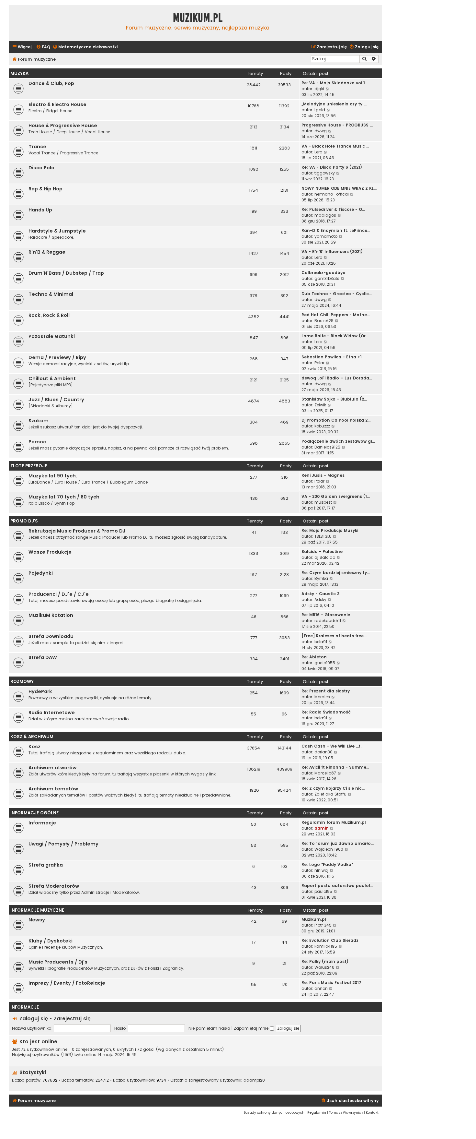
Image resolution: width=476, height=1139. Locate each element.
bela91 (320, 641)
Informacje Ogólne (34, 813)
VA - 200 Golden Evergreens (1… (335, 496)
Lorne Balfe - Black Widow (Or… (334, 336)
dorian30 (323, 752)
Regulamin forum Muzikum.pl (333, 822)
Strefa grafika (45, 865)
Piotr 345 (323, 925)
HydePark (40, 691)
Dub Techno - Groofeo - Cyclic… (336, 293)
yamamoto (325, 236)
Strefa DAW (42, 657)
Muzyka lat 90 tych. (52, 476)
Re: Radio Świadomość (326, 712)
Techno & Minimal (50, 294)
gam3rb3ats (326, 278)
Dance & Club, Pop (51, 83)
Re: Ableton (314, 657)
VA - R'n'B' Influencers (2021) (332, 251)
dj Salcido (324, 557)
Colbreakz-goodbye (323, 272)
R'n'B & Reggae (46, 252)
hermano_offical (331, 194)
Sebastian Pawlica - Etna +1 (331, 357)
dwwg (320, 131)
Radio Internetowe (51, 712)
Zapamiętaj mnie (252, 1028)
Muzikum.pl (198, 17)
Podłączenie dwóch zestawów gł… (338, 441)
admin (321, 828)
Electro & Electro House (57, 104)
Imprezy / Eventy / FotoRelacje (66, 983)
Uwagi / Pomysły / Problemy (63, 844)
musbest (323, 502)
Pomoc (37, 441)
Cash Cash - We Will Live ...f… (332, 746)
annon (321, 988)
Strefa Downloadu (51, 636)
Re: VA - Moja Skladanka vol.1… (334, 83)
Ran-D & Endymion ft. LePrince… (335, 230)
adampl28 (254, 1080)
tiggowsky (324, 173)
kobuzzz (322, 426)
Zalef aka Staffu (330, 794)
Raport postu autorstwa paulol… (337, 885)
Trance (37, 146)
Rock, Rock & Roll (49, 315)
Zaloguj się (33, 1018)
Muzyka (19, 73)
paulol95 (323, 891)
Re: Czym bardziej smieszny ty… (335, 572)
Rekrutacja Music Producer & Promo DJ (77, 531)
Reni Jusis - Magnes (323, 475)
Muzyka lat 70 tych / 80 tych (63, 497)
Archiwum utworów (52, 767)
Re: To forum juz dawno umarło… (337, 843)
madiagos (325, 215)
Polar (319, 363)
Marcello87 (325, 773)
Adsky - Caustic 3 (320, 593)
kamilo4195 (325, 946)
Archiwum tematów (53, 788)
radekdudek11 (327, 620)
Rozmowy (22, 681)
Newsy (36, 920)
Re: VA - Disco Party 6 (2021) (331, 167)
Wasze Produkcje (50, 552)
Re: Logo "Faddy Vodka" (327, 864)
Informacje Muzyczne (37, 910)
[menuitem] (43, 47)
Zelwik (320, 405)
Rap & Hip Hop (45, 189)
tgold (319, 110)
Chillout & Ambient (52, 378)
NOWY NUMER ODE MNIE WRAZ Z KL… (339, 188)
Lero (318, 152)
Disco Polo (41, 167)
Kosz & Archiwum (31, 737)
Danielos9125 (327, 447)
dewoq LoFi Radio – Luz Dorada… (336, 378)
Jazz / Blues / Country (56, 399)
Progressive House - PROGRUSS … (337, 125)
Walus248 (324, 967)
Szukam (38, 420)
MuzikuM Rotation (50, 615)
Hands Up (40, 210)
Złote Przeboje (28, 466)
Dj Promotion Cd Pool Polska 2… (335, 420)
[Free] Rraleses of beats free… (334, 636)
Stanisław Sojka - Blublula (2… (334, 399)
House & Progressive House (62, 125)
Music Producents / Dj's (57, 962)
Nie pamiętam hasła (209, 1028)
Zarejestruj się (72, 1018)
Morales (322, 697)
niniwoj (321, 870)
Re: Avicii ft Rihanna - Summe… (335, 767)
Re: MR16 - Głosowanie (325, 614)
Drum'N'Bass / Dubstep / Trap (66, 273)
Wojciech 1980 (328, 849)
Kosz (34, 746)
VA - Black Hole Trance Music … (335, 146)
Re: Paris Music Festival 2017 (331, 982)
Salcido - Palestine (322, 551)
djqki (319, 88)
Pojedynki (40, 573)
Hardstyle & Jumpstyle (57, 231)
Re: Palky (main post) (324, 961)
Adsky (320, 599)
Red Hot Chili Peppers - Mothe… (335, 315)
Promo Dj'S (24, 521)
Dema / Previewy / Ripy (57, 357)
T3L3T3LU (323, 536)
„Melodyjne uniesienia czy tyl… (334, 104)
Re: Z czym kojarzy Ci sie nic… (333, 788)
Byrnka (321, 578)
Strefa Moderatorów (53, 886)
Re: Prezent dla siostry (325, 691)
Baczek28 (324, 320)
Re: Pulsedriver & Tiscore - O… (333, 209)
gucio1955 (324, 662)
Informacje (42, 823)
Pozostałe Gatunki (51, 336)
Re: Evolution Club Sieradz (329, 940)
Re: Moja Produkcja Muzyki (329, 530)
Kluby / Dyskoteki (50, 941)
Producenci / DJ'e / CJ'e (58, 594)
